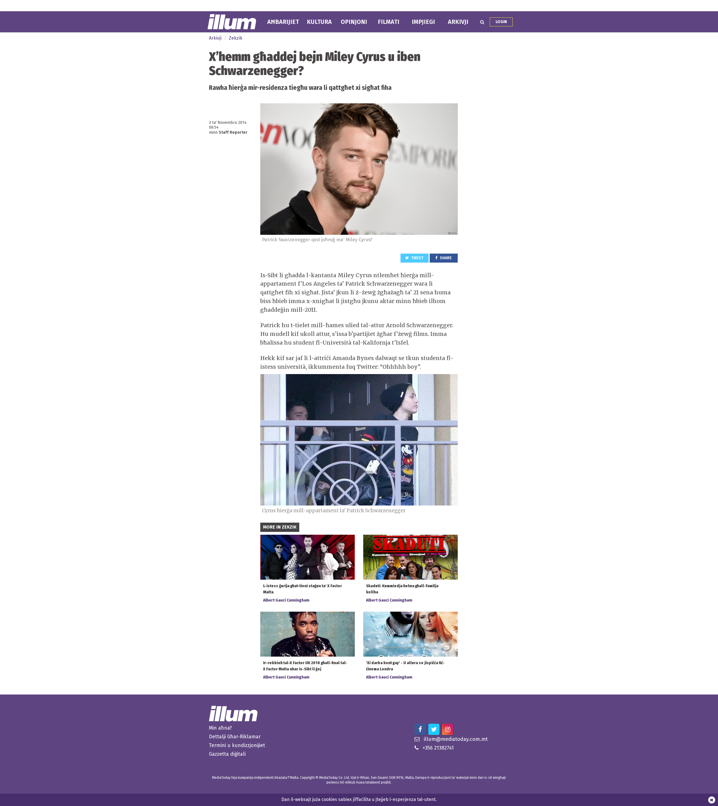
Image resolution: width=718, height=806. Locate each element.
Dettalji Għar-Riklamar (235, 737)
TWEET (417, 258)
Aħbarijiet (283, 22)
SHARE (445, 258)
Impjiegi (423, 22)
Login (501, 21)
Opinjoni (354, 22)
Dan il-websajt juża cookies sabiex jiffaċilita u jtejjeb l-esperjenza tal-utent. (359, 799)
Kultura (319, 22)
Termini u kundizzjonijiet (237, 745)
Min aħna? (220, 728)
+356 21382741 (438, 748)
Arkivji (458, 22)
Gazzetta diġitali (227, 754)
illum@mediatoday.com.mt (456, 739)
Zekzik (235, 38)
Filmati (388, 22)
